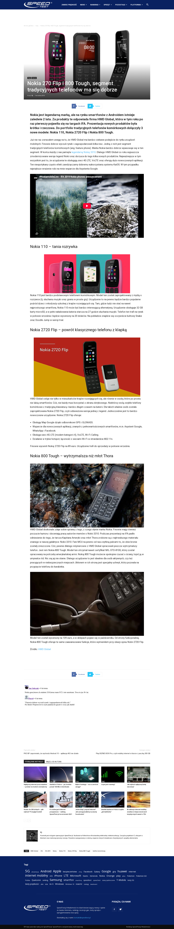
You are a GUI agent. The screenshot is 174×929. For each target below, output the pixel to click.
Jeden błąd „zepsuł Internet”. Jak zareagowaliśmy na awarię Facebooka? (86, 812)
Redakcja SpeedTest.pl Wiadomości (138, 927)
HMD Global (44, 649)
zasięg (86, 884)
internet (132, 871)
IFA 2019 (47, 851)
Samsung (56, 879)
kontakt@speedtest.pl (82, 917)
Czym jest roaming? (108, 784)
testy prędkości (32, 884)
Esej (37, 26)
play (118, 875)
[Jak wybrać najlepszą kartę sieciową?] (138, 774)
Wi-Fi (51, 884)
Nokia (55, 851)
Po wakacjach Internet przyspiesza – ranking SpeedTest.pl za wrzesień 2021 (61, 812)
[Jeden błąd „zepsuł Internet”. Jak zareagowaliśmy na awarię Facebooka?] (87, 800)
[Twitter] (120, 909)
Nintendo (94, 876)
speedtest (87, 880)
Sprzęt (107, 5)
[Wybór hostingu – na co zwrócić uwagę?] (87, 774)
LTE (66, 875)
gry (114, 871)
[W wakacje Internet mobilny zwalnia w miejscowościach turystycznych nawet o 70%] (138, 800)
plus (123, 876)
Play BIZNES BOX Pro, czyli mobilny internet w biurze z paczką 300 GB (123, 753)
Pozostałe (120, 5)
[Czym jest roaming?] (112, 774)
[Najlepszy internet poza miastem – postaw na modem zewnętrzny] (35, 774)
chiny (80, 872)
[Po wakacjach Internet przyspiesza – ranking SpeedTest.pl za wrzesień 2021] (61, 800)
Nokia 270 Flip (72, 851)
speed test (96, 880)
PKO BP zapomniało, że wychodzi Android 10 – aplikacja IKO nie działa (51, 753)
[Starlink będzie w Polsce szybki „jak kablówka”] (112, 800)
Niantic (85, 876)
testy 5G (131, 880)
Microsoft (75, 875)
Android (45, 871)
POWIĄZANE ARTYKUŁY (34, 762)
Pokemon (130, 876)
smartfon (69, 880)
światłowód (93, 884)
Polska (27, 880)
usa (46, 884)
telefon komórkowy (99, 851)
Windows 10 (69, 884)
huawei (122, 871)
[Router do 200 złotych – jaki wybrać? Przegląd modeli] (35, 800)
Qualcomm (36, 880)
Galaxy (97, 871)
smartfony (78, 880)
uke (42, 884)
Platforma (136, 5)
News (82, 5)
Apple (57, 871)
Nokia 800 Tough (84, 851)
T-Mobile (121, 880)
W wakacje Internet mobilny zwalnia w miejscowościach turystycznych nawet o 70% (137, 812)
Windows (59, 884)
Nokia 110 (62, 851)
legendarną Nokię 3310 (83, 152)
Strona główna (28, 26)
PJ (32, 95)
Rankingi (94, 5)
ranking (45, 880)
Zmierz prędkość (69, 5)
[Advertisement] (87, 17)
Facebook (88, 871)
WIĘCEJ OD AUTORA (53, 762)
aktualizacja (35, 872)
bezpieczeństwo (70, 871)
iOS (51, 876)
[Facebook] (114, 909)
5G (27, 871)
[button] (147, 5)
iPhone (58, 875)
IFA (42, 851)
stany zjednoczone (108, 880)
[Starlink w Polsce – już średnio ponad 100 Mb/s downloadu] (61, 774)
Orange (111, 876)
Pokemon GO (141, 876)
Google (106, 871)
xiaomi (79, 884)
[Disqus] (87, 713)
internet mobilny (36, 875)
